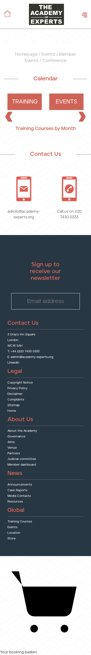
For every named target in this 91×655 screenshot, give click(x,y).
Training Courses (19, 521)
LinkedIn (13, 362)
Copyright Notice (20, 382)
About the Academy (22, 430)
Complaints (15, 399)
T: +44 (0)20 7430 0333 (23, 351)
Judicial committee (21, 459)
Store (11, 538)
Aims (11, 442)
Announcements (19, 484)
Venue (12, 447)
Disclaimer (15, 394)
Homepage (26, 54)
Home (11, 410)
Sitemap (13, 405)
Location (13, 532)
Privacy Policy (17, 388)
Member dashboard (21, 464)
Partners (13, 453)
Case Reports (17, 490)
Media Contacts (19, 496)
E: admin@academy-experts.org (30, 357)
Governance (16, 436)
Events (48, 54)
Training (25, 102)
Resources (15, 501)
